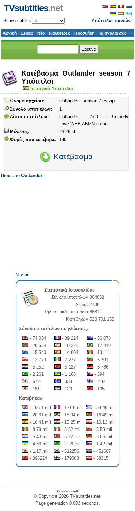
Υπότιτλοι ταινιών (110, 20)
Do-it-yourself (67, 491)
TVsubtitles (33, 8)
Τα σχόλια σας (112, 33)
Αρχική (10, 33)
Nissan (22, 274)
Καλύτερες (59, 33)
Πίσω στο (21, 175)
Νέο (41, 33)
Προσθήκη (84, 33)
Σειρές (27, 33)
